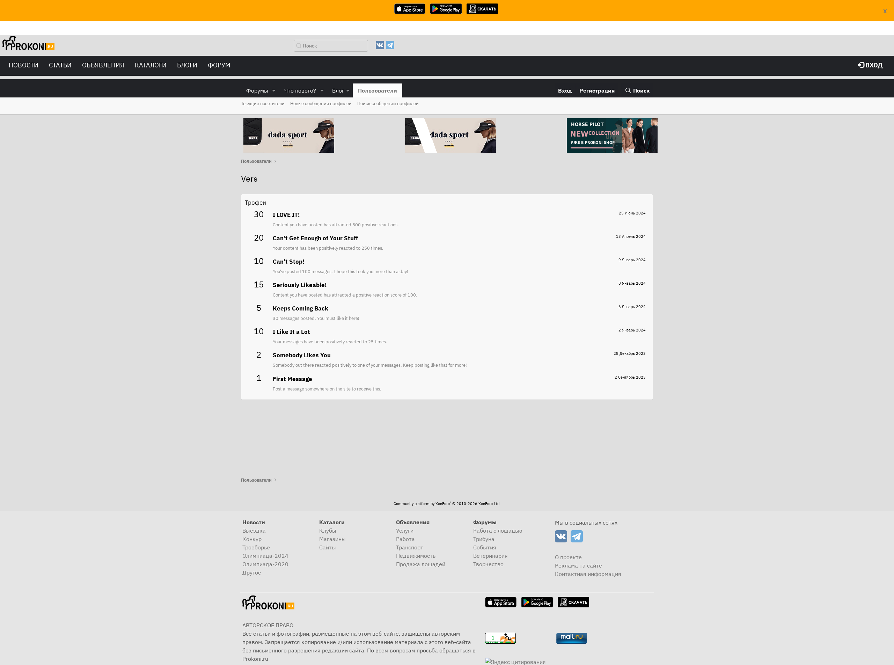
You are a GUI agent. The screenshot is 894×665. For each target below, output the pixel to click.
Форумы (257, 90)
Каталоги (151, 65)
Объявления (103, 65)
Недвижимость (415, 555)
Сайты (327, 547)
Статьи (60, 65)
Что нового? (300, 90)
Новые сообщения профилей (321, 104)
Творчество (488, 564)
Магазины (332, 538)
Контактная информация (588, 573)
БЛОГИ (187, 65)
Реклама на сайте (578, 565)
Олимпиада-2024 (265, 555)
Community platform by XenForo (447, 503)
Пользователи (377, 90)
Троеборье (256, 547)
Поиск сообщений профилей (388, 104)
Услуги (404, 530)
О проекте (568, 557)
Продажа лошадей (420, 564)
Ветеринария (490, 555)
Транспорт (409, 547)
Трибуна (483, 538)
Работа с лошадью (497, 530)
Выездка (254, 530)
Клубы (327, 530)
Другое (251, 572)
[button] (274, 90)
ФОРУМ (219, 65)
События (484, 547)
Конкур (252, 538)
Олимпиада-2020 (265, 564)
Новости (23, 65)
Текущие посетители (263, 104)
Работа (405, 538)
